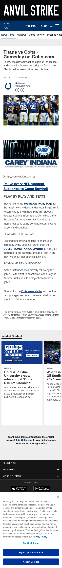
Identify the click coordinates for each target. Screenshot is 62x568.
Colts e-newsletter (31, 291)
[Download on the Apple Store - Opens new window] (19, 489)
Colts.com (20, 83)
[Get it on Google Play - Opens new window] (42, 490)
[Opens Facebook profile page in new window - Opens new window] (17, 90)
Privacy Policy (40, 536)
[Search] (51, 26)
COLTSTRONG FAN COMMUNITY (24, 248)
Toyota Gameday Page (38, 203)
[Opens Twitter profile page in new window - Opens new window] (22, 90)
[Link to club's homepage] (7, 24)
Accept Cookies (31, 561)
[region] (31, 530)
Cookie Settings (31, 543)
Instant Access (20, 269)
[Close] (58, 496)
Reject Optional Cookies (31, 552)
